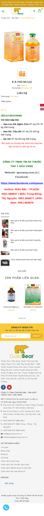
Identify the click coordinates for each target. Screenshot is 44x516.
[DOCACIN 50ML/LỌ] (11, 294)
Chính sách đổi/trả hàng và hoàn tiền (16, 468)
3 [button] (23, 318)
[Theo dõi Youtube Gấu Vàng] (9, 387)
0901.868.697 (9, 420)
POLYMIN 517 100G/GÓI (33, 307)
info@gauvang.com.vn (12, 434)
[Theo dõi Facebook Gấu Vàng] (3, 387)
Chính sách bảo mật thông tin (13, 471)
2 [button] (21, 318)
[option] (22, 45)
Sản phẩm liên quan (22, 277)
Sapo (27, 501)
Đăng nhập (5, 451)
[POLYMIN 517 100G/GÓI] (33, 294)
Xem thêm (22, 271)
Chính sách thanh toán (10, 461)
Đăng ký (37, 336)
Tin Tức (5, 214)
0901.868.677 (9, 424)
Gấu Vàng (9, 483)
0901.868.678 (9, 430)
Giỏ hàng (4, 458)
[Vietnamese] (42, 105)
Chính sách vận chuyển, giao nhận (15, 464)
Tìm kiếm (4, 447)
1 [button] (19, 318)
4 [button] (24, 318)
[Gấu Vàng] (17, 11)
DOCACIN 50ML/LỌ (11, 307)
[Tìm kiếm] (34, 11)
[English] (42, 109)
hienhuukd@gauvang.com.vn (15, 437)
